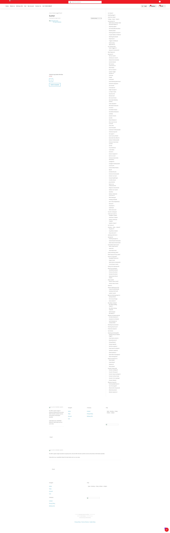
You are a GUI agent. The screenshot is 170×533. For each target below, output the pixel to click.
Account (70, 416)
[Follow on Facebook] (160, 1)
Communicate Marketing (85, 517)
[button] (57, 22)
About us (12, 6)
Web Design (83, 516)
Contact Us (38, 6)
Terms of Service (85, 522)
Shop (69, 413)
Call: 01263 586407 (47, 6)
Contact (88, 411)
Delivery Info (19, 6)
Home (7, 6)
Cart (25, 6)
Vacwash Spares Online (83, 514)
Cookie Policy (92, 522)
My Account (31, 6)
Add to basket (55, 85)
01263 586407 (112, 416)
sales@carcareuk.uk (113, 420)
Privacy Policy (90, 413)
